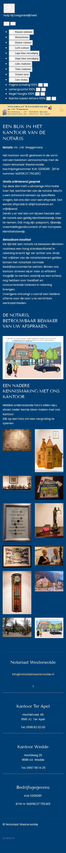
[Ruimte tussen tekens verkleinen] (48, 98)
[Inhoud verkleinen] (40, 85)
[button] (61, 110)
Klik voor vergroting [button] (33, 357)
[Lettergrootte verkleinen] (38, 89)
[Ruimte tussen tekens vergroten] (54, 98)
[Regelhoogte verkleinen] (37, 94)
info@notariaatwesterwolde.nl (33, 674)
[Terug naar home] (27, 110)
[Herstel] (7, 24)
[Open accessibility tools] (9, 8)
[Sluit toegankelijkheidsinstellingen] (13, 24)
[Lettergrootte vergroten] (43, 89)
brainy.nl (8, 838)
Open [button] (17, 440)
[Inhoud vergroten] (45, 85)
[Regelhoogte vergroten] (42, 94)
